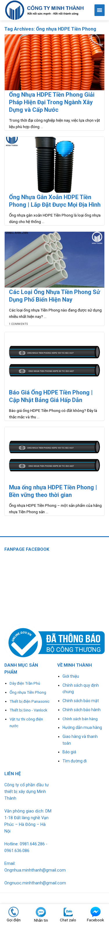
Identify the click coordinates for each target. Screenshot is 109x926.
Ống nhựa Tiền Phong (28, 692)
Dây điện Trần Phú (25, 683)
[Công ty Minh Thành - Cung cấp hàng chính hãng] (45, 10)
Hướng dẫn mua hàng (82, 727)
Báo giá (69, 752)
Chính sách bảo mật (80, 700)
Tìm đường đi (74, 761)
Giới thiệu (70, 676)
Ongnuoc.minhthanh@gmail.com (35, 883)
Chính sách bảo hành (81, 709)
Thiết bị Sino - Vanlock (28, 710)
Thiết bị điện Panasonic (29, 701)
